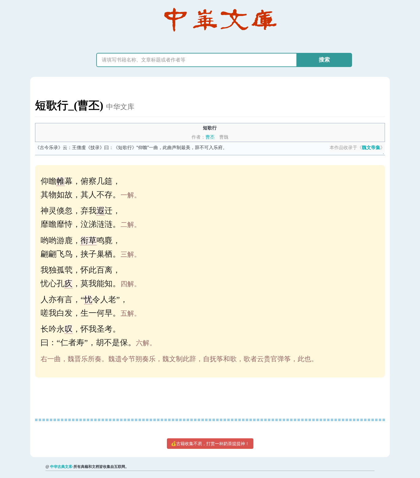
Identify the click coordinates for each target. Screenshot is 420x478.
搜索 (324, 60)
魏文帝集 (371, 147)
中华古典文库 (61, 466)
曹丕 (210, 137)
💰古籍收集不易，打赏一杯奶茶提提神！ (210, 443)
